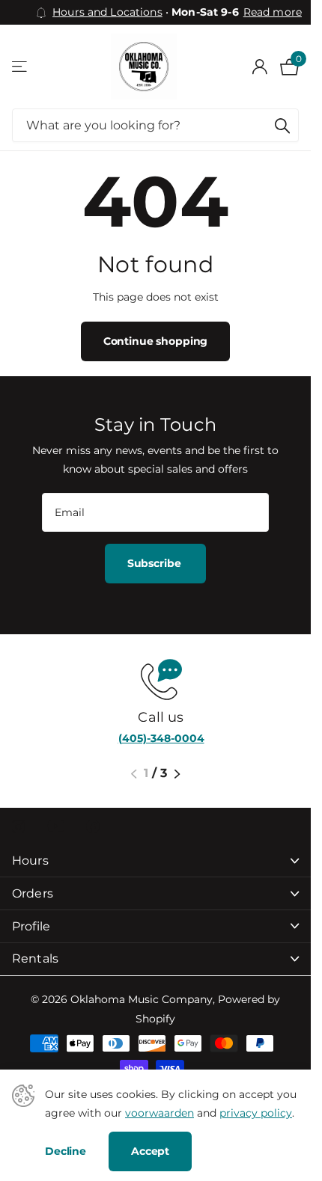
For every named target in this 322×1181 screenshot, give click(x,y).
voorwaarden (159, 1113)
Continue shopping (155, 341)
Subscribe (155, 563)
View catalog (20, 67)
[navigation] (134, 774)
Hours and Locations (107, 12)
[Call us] (155, 678)
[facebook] (93, 826)
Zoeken (282, 125)
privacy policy (255, 1113)
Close (155, 861)
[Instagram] (18, 826)
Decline (65, 1151)
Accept (150, 1151)
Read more (272, 12)
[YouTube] (56, 826)
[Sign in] (259, 67)
